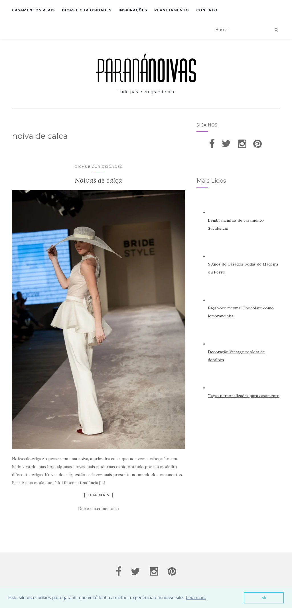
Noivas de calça (98, 180)
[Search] (276, 30)
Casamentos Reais (33, 10)
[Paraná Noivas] (146, 68)
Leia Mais (99, 495)
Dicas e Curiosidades (86, 10)
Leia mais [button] (196, 597)
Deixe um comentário (98, 508)
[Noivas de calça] (98, 319)
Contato (207, 10)
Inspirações (133, 10)
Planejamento (171, 10)
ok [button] (263, 597)
